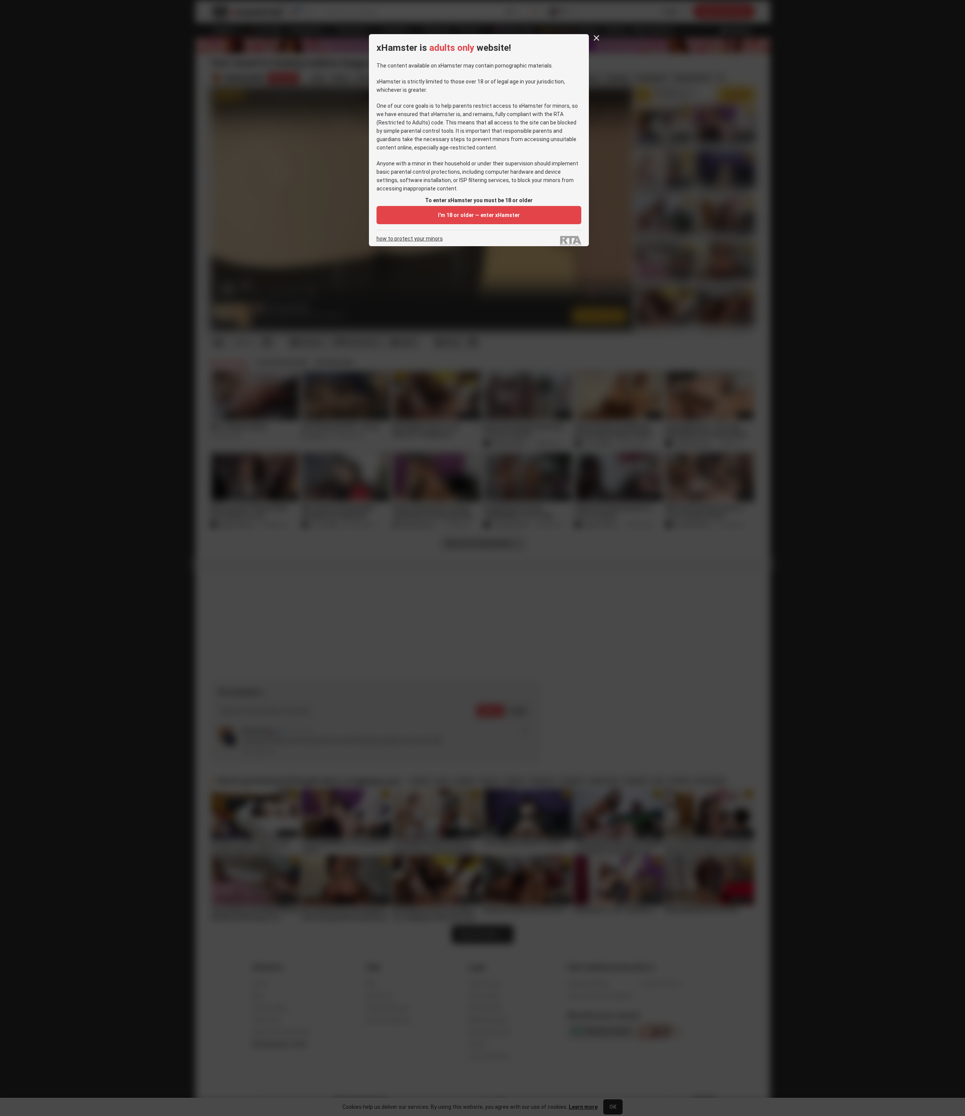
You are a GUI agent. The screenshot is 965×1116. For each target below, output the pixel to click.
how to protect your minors (410, 239)
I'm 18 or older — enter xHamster (479, 215)
